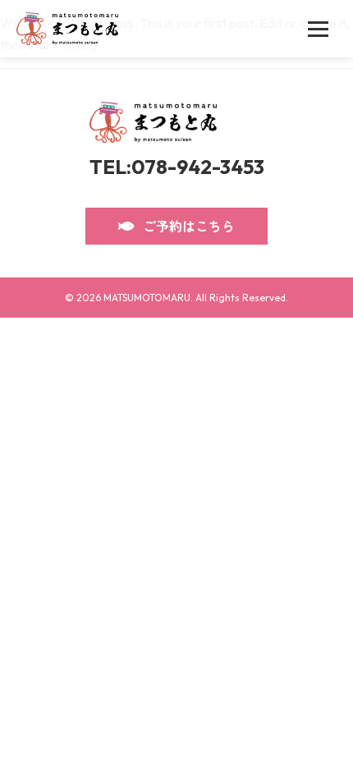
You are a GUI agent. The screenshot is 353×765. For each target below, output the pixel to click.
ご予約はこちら (189, 226)
